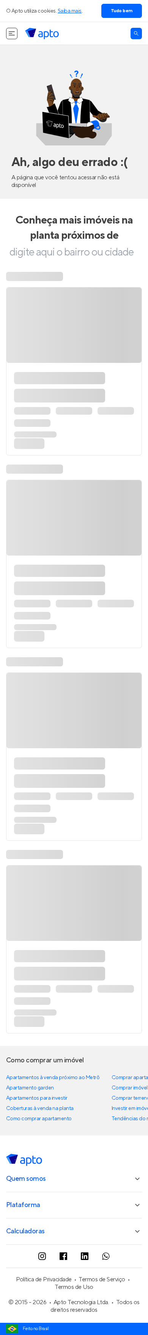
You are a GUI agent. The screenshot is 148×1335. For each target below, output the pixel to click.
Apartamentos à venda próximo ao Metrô (52, 1077)
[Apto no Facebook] (63, 1256)
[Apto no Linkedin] (84, 1256)
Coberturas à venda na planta (40, 1108)
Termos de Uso (74, 1287)
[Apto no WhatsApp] (106, 1256)
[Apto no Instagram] (42, 1256)
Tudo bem (121, 11)
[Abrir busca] (136, 33)
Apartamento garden (30, 1087)
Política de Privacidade (44, 1279)
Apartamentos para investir (37, 1098)
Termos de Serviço (102, 1279)
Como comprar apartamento (39, 1118)
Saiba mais (70, 11)
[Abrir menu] (11, 33)
